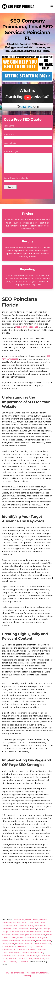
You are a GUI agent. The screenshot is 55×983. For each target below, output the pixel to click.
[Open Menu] (52, 6)
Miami (28, 919)
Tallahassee (7, 925)
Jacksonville (18, 919)
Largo (30, 946)
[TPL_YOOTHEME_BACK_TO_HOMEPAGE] (18, 6)
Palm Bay (19, 931)
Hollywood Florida (38, 925)
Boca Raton (14, 940)
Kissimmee (22, 946)
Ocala (39, 949)
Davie (13, 937)
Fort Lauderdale (21, 925)
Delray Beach (8, 943)
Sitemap (28, 975)
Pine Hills (25, 952)
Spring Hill (24, 934)
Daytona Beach (28, 940)
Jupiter (5, 946)
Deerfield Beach (43, 940)
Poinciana (6, 955)
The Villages (38, 958)
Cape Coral (39, 922)
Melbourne (7, 949)
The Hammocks (25, 958)
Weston (24, 961)
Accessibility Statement (38, 972)
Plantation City (36, 952)
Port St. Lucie (27, 922)
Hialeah (16, 922)
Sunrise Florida (24, 937)
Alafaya (35, 937)
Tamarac (12, 958)
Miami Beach (19, 949)
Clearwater (47, 931)
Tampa (35, 919)
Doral (26, 943)
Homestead (46, 943)
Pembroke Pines (9, 928)
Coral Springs (43, 928)
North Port (30, 949)
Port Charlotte (18, 955)
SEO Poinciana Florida (19, 302)
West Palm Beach (32, 931)
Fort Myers (34, 943)
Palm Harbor (14, 952)
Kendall (12, 946)
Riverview (42, 955)
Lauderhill (38, 946)
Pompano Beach (37, 934)
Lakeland (15, 934)
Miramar (32, 928)
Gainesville (23, 928)
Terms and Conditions (15, 972)
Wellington (15, 961)
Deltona (19, 943)
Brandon (6, 934)
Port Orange (31, 955)
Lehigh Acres (8, 931)
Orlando (43, 919)
